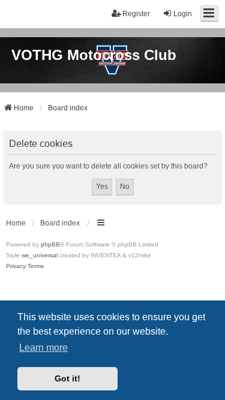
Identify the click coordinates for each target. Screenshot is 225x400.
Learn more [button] (43, 347)
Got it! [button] (67, 378)
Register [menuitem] (136, 14)
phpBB (50, 244)
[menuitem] (16, 266)
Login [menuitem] (182, 14)
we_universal (40, 255)
